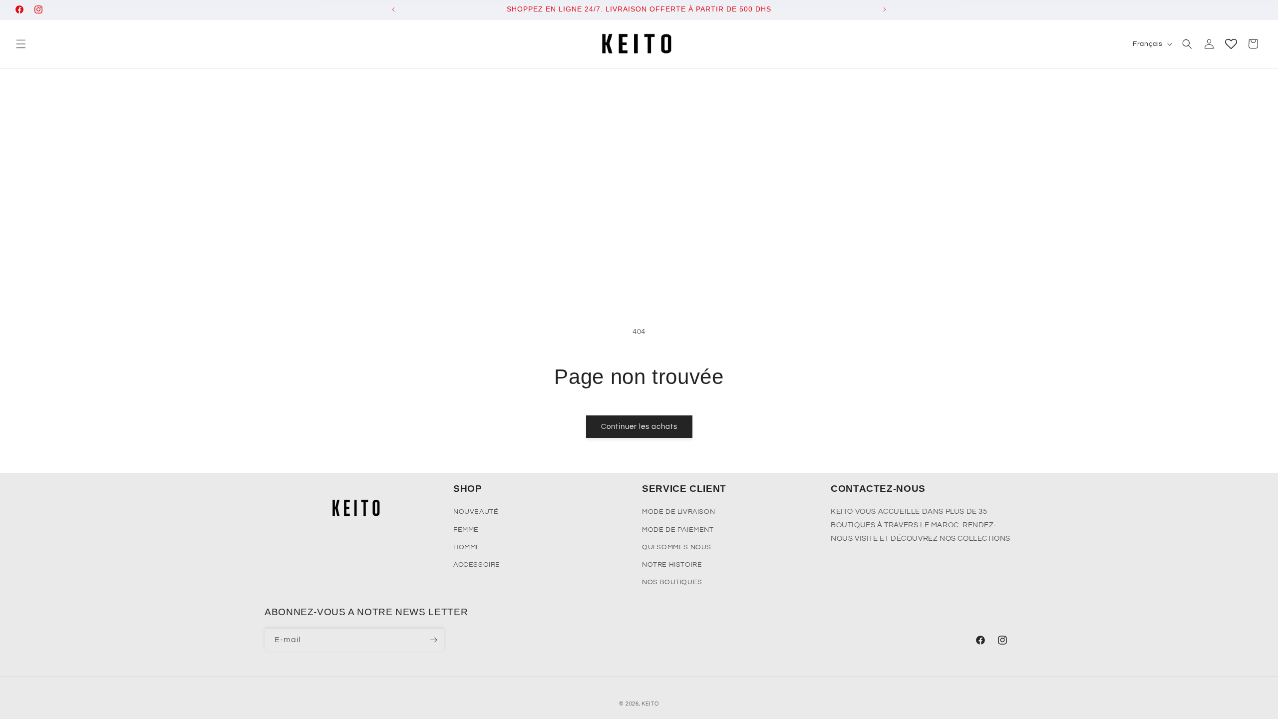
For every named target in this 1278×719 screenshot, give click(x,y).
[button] (21, 44)
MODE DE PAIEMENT (678, 529)
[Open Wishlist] (1231, 44)
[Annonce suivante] (885, 9)
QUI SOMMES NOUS (676, 547)
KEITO (650, 704)
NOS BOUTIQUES (672, 582)
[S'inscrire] (433, 640)
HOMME (467, 547)
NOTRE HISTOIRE (672, 564)
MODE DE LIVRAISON (678, 511)
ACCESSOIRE (476, 564)
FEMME (466, 529)
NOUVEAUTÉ (475, 511)
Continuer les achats (639, 426)
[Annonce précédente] (393, 9)
